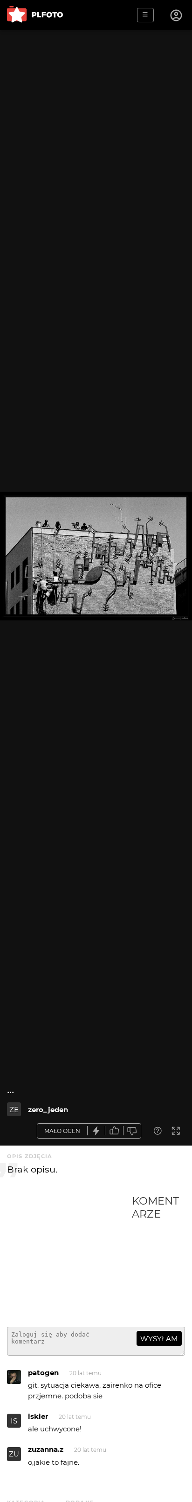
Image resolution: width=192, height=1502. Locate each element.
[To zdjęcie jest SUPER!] (96, 1131)
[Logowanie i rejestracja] (176, 15)
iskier (38, 1416)
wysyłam (159, 1338)
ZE (14, 1109)
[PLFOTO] (35, 15)
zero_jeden (48, 1109)
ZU (14, 1453)
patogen (43, 1372)
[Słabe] (132, 1131)
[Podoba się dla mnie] (114, 1131)
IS (14, 1420)
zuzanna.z (45, 1449)
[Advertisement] (69, 1257)
